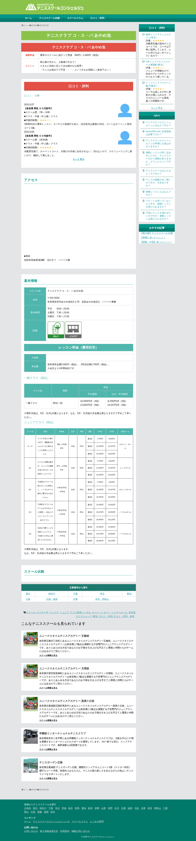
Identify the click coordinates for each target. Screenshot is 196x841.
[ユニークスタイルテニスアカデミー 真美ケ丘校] (31, 704)
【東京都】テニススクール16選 (156, 233)
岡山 (26, 812)
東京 (28, 593)
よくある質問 (97, 821)
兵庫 (75, 599)
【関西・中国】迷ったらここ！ (156, 242)
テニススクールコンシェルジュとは (51, 821)
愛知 (129, 593)
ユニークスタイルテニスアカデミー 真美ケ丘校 (66, 700)
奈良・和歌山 (102, 599)
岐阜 (90, 808)
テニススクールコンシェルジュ (101, 837)
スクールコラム (75, 18)
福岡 (46, 812)
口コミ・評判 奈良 (124, 616)
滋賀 (130, 808)
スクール (31, 612)
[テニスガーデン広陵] (31, 765)
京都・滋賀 (52, 599)
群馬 (77, 808)
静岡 (97, 808)
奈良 (150, 808)
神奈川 (51, 593)
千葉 (75, 593)
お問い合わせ (31, 831)
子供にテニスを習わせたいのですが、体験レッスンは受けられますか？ (158, 216)
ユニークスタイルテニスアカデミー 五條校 (64, 635)
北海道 (27, 808)
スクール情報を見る (48, 655)
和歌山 (157, 808)
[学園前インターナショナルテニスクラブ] (31, 736)
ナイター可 (42, 612)
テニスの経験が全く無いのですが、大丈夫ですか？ (158, 182)
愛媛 (39, 812)
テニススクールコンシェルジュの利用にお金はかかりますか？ (158, 143)
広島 (33, 812)
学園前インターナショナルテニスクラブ (62, 733)
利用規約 (64, 831)
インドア (54, 612)
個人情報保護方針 (49, 831)
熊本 (53, 812)
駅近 (95, 616)
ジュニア (64, 612)
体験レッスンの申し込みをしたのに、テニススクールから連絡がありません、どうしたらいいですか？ (158, 158)
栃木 (70, 808)
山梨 (103, 808)
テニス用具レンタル (80, 612)
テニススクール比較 (49, 18)
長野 (110, 808)
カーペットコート (101, 612)
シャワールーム (119, 612)
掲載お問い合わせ (80, 831)
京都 (123, 808)
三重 (165, 808)
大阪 (28, 599)
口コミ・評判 (97, 18)
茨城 (64, 808)
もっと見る (78, 159)
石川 (117, 808)
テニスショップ (84, 616)
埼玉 (102, 593)
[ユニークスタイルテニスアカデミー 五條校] (31, 639)
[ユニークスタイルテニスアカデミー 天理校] (31, 671)
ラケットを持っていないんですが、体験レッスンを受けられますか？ (158, 204)
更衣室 (132, 612)
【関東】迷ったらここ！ (153, 237)
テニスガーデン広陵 (51, 762)
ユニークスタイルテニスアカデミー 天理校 (64, 668)
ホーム (28, 18)
